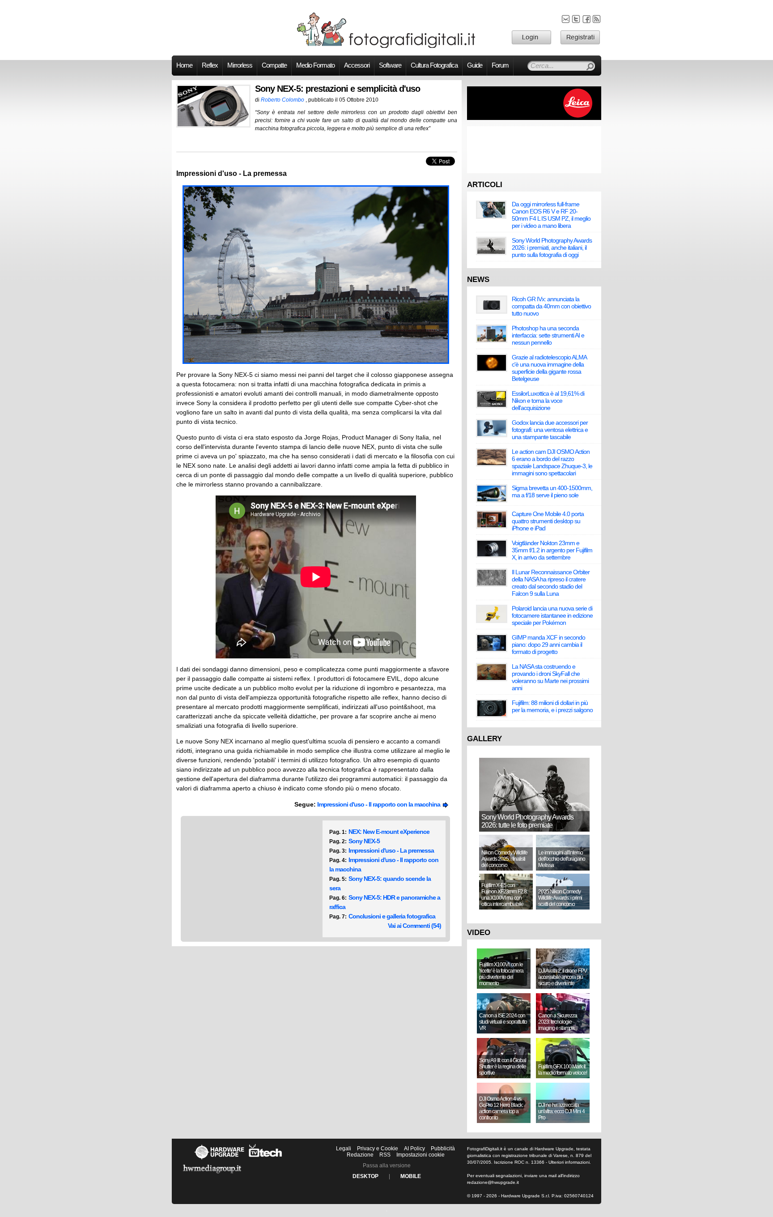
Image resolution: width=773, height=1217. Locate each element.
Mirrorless (239, 65)
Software (390, 65)
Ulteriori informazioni (569, 1162)
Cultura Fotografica (434, 65)
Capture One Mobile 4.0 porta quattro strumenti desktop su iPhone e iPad (548, 521)
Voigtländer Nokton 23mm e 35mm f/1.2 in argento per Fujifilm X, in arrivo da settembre (552, 550)
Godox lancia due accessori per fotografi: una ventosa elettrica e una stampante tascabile (550, 429)
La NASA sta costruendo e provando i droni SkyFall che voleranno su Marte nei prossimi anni (550, 677)
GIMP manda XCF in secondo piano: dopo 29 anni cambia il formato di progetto (548, 644)
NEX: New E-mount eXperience (388, 831)
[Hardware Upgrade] (219, 1159)
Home (184, 65)
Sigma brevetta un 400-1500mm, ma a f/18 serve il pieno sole (552, 491)
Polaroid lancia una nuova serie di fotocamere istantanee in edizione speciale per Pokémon (552, 615)
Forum (500, 65)
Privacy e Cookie (377, 1148)
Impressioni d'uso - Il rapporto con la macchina (380, 804)
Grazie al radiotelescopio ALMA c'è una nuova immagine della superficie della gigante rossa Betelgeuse (549, 368)
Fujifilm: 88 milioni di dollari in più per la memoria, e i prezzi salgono (552, 706)
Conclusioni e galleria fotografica (391, 916)
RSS (385, 1155)
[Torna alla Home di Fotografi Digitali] (386, 46)
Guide (474, 65)
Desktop (365, 1176)
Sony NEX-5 (364, 841)
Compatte (274, 65)
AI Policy (414, 1148)
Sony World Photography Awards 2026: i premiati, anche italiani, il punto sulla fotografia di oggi (552, 247)
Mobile (410, 1176)
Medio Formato (315, 65)
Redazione (360, 1155)
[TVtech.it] (265, 1159)
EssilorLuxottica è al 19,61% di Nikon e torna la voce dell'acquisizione (548, 400)
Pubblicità (443, 1148)
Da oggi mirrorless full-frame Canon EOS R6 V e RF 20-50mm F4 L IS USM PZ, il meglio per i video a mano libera (551, 215)
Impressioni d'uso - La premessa (391, 850)
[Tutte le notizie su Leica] (534, 118)
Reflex (210, 65)
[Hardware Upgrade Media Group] (212, 1175)
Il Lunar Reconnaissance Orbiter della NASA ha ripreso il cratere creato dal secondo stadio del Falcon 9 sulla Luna (551, 582)
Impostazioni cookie (420, 1155)
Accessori (357, 65)
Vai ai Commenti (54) (414, 925)
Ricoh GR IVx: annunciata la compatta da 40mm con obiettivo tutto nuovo (551, 306)
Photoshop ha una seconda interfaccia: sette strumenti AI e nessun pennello (548, 335)
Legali (343, 1148)
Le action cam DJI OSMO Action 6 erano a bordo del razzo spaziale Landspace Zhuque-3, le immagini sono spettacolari (552, 462)
